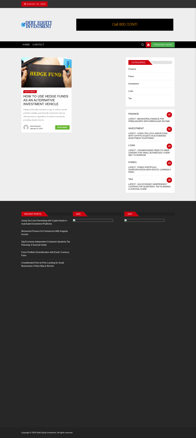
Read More (62, 127)
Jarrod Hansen (35, 126)
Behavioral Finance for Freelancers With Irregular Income (149, 120)
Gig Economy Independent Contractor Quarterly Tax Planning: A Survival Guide (149, 186)
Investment (133, 84)
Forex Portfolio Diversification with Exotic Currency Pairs (149, 169)
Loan (130, 91)
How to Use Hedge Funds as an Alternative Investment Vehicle (45, 100)
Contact (38, 44)
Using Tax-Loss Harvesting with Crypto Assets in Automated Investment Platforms (148, 135)
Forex (131, 76)
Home (26, 44)
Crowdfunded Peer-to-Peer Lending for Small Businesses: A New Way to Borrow (149, 152)
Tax (130, 98)
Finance (132, 69)
